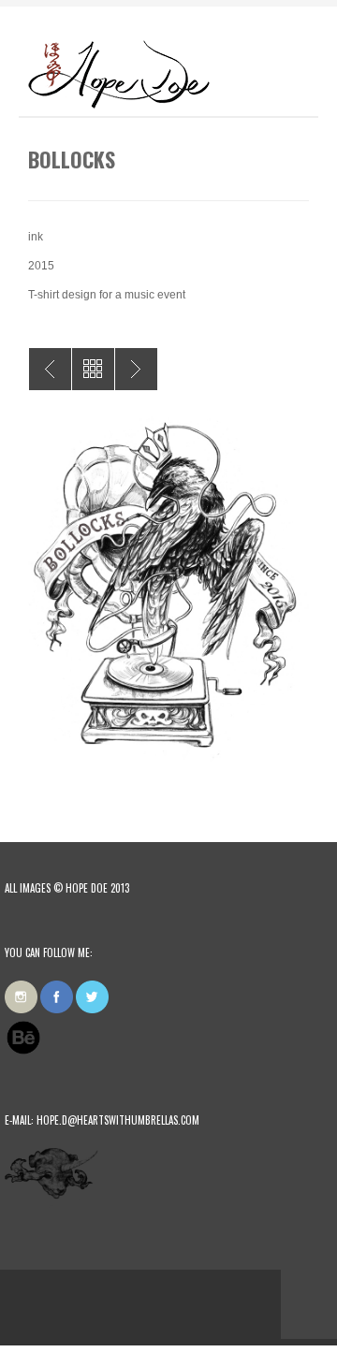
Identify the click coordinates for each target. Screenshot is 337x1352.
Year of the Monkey (136, 369)
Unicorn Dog (50, 369)
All (93, 369)
